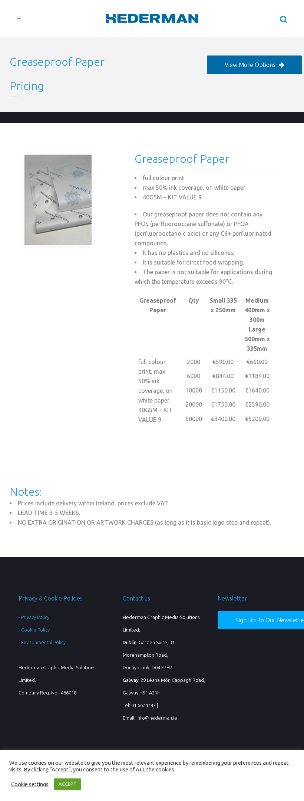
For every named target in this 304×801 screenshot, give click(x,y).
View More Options (250, 64)
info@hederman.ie (156, 717)
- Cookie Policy (34, 629)
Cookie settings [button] (30, 784)
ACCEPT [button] (68, 784)
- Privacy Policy (34, 617)
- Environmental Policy (42, 642)
